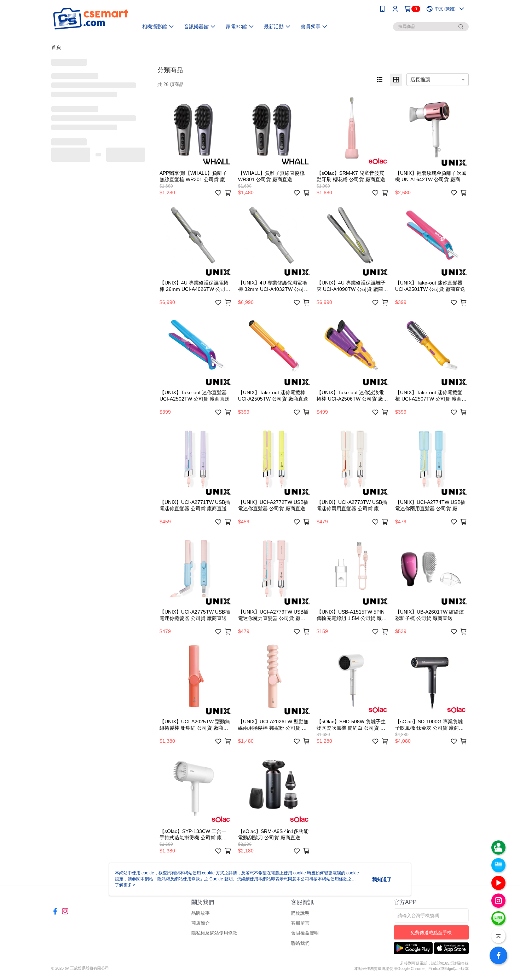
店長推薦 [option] (420, 79)
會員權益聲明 (305, 933)
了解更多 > (125, 885)
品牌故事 (200, 913)
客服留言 (300, 923)
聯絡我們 (300, 943)
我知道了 (382, 879)
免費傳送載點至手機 (431, 932)
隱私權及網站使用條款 (214, 933)
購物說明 (300, 913)
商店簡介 (200, 923)
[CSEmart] (90, 18)
